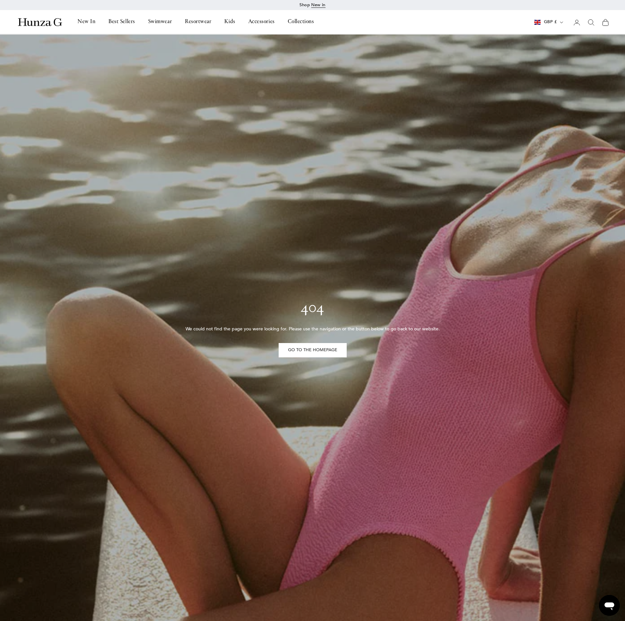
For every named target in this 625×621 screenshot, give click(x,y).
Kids (229, 22)
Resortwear (198, 22)
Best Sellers (121, 22)
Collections (301, 22)
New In (86, 22)
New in (318, 5)
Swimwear (160, 22)
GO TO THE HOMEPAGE (312, 350)
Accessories (261, 22)
